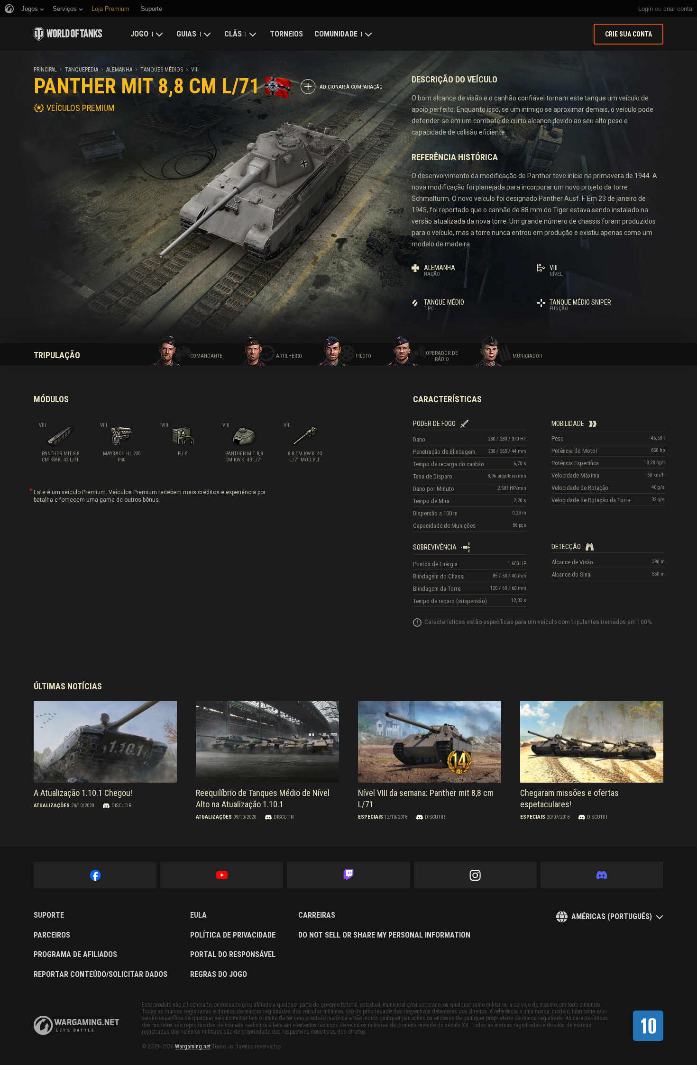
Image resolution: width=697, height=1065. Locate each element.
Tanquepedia (81, 69)
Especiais (370, 817)
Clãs (233, 33)
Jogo (139, 33)
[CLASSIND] (648, 1026)
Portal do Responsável (232, 954)
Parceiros (52, 935)
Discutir (121, 806)
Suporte (49, 915)
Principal (45, 69)
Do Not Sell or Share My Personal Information (384, 935)
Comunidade (336, 33)
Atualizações (52, 806)
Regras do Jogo (218, 974)
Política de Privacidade (232, 935)
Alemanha (119, 69)
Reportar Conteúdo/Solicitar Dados (100, 974)
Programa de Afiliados (75, 954)
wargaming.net (76, 1025)
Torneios (286, 33)
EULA (198, 915)
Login (645, 8)
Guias (186, 33)
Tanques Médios (161, 69)
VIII (195, 69)
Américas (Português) (611, 916)
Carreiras (316, 915)
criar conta (677, 8)
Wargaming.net (193, 1046)
